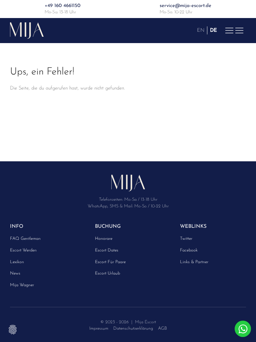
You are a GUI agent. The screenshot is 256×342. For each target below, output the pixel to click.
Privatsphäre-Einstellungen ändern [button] (12, 329)
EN (200, 30)
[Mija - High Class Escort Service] (27, 30)
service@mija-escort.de (185, 5)
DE (213, 30)
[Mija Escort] (128, 185)
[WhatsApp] (243, 329)
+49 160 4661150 (62, 5)
